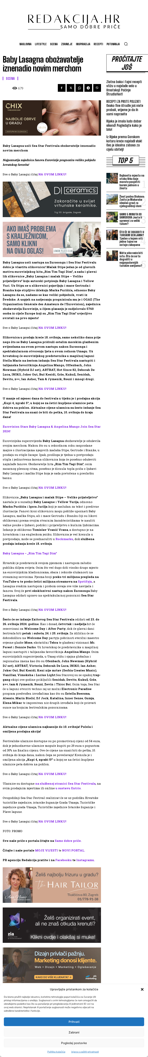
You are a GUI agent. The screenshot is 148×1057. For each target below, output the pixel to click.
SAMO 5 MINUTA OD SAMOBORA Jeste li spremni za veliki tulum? (130, 219)
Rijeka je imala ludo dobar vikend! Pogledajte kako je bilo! (124, 125)
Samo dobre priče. (68, 841)
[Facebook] (62, 88)
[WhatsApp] (79, 88)
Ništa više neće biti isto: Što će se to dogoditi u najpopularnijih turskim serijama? (131, 259)
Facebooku (63, 860)
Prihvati (74, 1022)
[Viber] (97, 88)
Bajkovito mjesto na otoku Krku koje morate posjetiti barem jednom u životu (131, 182)
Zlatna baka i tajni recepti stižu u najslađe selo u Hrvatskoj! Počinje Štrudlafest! (124, 88)
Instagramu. (85, 860)
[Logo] (74, 20)
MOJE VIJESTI (46, 850)
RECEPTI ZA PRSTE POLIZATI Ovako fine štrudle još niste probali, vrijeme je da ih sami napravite (124, 107)
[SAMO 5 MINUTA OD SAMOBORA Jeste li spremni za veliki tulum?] (112, 217)
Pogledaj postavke (74, 1043)
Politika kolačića (56, 1051)
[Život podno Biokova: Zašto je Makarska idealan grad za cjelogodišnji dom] (112, 199)
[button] (142, 989)
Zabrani (74, 1032)
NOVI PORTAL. (73, 850)
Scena (10, 78)
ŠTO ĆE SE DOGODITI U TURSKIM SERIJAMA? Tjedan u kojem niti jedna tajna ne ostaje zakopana (131, 238)
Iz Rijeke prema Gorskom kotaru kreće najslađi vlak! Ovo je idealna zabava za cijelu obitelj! (124, 143)
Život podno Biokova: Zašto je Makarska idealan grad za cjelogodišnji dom (132, 201)
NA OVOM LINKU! (52, 174)
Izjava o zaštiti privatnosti (85, 1051)
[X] (70, 88)
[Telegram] (88, 88)
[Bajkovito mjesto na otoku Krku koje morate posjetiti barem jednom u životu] (112, 178)
